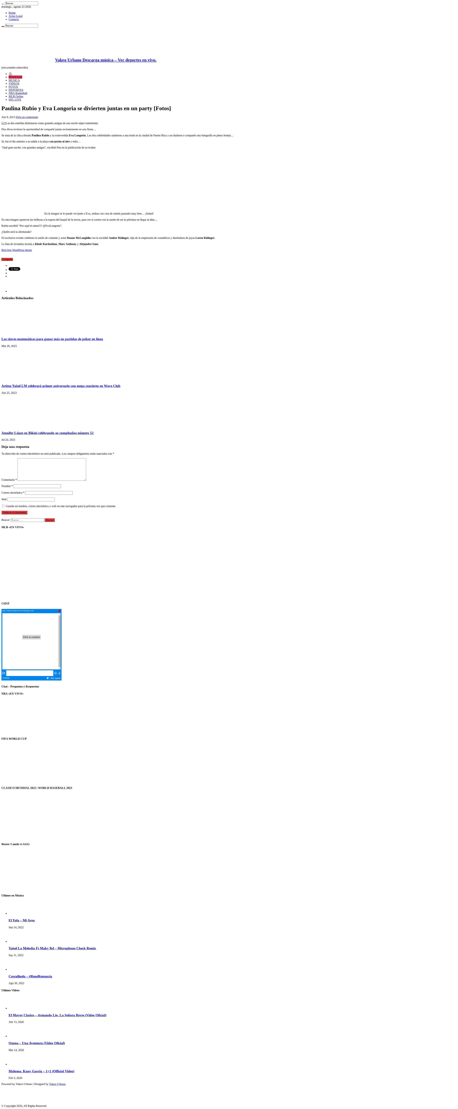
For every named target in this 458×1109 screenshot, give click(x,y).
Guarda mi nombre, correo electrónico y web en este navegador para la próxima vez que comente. (61, 506)
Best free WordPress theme (16, 250)
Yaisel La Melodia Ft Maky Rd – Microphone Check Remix (52, 948)
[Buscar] (2, 4)
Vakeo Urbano (57, 1084)
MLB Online (16, 96)
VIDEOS (14, 83)
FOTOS (13, 86)
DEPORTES (16, 89)
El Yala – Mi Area (22, 920)
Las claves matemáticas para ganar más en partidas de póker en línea (52, 339)
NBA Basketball (18, 93)
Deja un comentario (27, 117)
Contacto (14, 19)
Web (4, 499)
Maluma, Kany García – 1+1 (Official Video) (41, 1071)
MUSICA (14, 80)
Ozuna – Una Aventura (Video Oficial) (37, 1043)
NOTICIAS (15, 77)
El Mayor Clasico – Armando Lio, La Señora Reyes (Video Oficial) (57, 1015)
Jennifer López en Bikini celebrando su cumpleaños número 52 (47, 433)
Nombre (7, 486)
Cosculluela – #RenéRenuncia (30, 976)
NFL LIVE (15, 99)
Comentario (9, 479)
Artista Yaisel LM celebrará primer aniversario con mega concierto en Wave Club (60, 386)
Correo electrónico (13, 492)
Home (12, 12)
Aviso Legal (15, 16)
